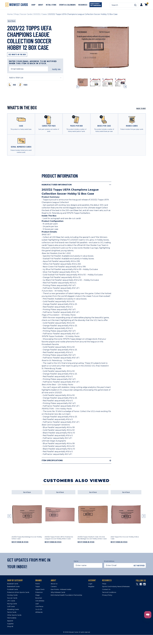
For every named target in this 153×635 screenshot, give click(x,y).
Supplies (10, 624)
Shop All (10, 626)
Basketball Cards (13, 586)
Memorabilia (11, 618)
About (40, 4)
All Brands (38, 612)
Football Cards (12, 589)
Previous (77, 86)
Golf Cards (11, 606)
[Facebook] (141, 584)
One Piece (39, 606)
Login (90, 584)
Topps (37, 586)
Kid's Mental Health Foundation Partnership (66, 595)
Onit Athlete (39, 601)
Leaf (37, 604)
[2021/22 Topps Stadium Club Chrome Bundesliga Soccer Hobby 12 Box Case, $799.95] (93, 514)
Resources (82, 4)
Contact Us (106, 589)
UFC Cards (11, 601)
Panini (37, 584)
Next (125, 86)
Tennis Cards (11, 612)
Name (76, 561)
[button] (9, 518)
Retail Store (51, 4)
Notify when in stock (20, 542)
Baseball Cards (12, 584)
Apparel (10, 621)
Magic (37, 595)
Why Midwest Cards (58, 592)
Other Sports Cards (14, 615)
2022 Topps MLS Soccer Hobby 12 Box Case (125, 538)
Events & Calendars (67, 4)
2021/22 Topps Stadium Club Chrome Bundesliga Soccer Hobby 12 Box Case (92, 538)
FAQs (104, 584)
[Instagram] (144, 584)
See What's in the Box (17, 54)
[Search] (135, 5)
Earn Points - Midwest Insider (61, 589)
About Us (54, 584)
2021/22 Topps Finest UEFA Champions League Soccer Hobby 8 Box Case (59, 538)
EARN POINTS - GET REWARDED (95, 4)
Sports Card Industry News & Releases (116, 586)
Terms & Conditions (109, 592)
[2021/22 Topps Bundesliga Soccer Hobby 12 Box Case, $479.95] (27, 514)
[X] (137, 584)
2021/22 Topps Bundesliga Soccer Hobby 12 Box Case (27, 538)
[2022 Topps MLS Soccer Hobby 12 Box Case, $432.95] (126, 514)
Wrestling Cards (13, 609)
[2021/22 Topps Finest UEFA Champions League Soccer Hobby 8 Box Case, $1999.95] (60, 514)
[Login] (141, 4)
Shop (33, 4)
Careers (54, 586)
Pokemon (39, 592)
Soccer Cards (12, 598)
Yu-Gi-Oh (38, 609)
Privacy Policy (107, 595)
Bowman (38, 598)
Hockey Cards (12, 595)
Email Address (109, 561)
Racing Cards (12, 604)
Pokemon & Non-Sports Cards (18, 592)
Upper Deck (39, 589)
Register (91, 586)
